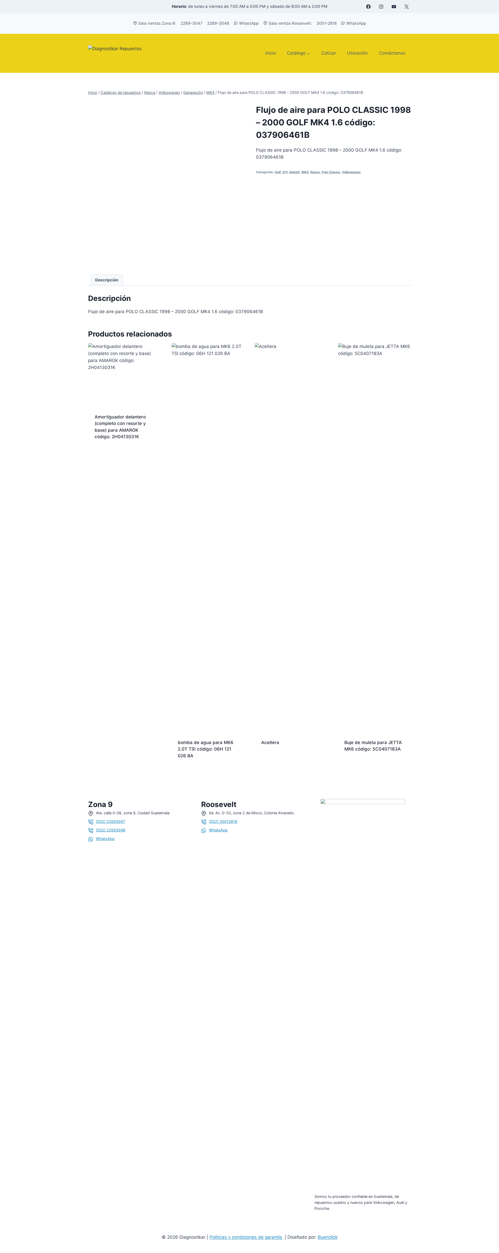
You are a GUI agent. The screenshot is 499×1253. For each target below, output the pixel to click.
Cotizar (328, 53)
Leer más (104, 453)
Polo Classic (331, 172)
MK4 (304, 172)
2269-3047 (191, 23)
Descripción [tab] (107, 279)
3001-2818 (327, 23)
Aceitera (270, 742)
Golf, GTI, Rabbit (287, 172)
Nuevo (315, 172)
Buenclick (328, 1237)
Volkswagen (351, 172)
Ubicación (357, 53)
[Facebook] (368, 6)
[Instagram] (381, 6)
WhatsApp (249, 23)
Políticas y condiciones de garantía (246, 1237)
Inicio (270, 53)
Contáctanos (392, 53)
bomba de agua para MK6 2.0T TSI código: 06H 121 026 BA (205, 749)
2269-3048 (218, 23)
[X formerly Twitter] (406, 6)
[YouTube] (393, 6)
